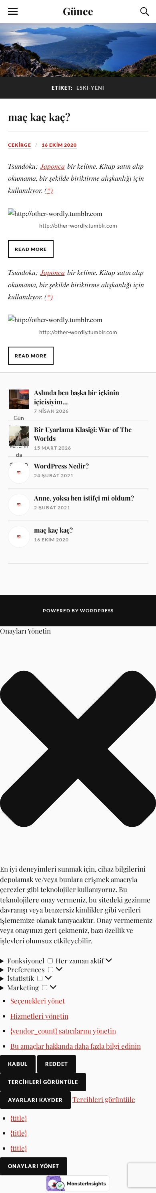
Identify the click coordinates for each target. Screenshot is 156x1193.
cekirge (19, 145)
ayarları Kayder (35, 1100)
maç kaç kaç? (39, 116)
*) (50, 190)
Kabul (18, 1064)
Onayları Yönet (33, 1166)
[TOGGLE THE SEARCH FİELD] (143, 11)
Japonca (52, 166)
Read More (31, 249)
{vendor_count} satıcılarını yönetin (63, 1030)
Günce (78, 11)
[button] (78, 749)
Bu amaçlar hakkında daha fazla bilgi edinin (75, 1046)
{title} (18, 1118)
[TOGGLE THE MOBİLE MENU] (13, 11)
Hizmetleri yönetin (39, 1015)
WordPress (97, 611)
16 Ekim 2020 (59, 145)
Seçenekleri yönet (37, 1000)
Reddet (56, 1064)
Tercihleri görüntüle (43, 1082)
